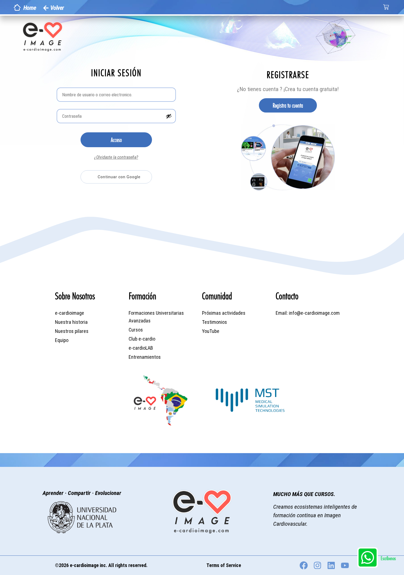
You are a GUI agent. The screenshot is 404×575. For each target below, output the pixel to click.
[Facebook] (304, 565)
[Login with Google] (116, 177)
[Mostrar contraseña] (169, 116)
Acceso (116, 139)
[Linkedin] (331, 565)
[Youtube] (345, 565)
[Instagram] (317, 565)
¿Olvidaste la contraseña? (116, 157)
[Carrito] (386, 7)
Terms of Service (223, 565)
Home (29, 7)
